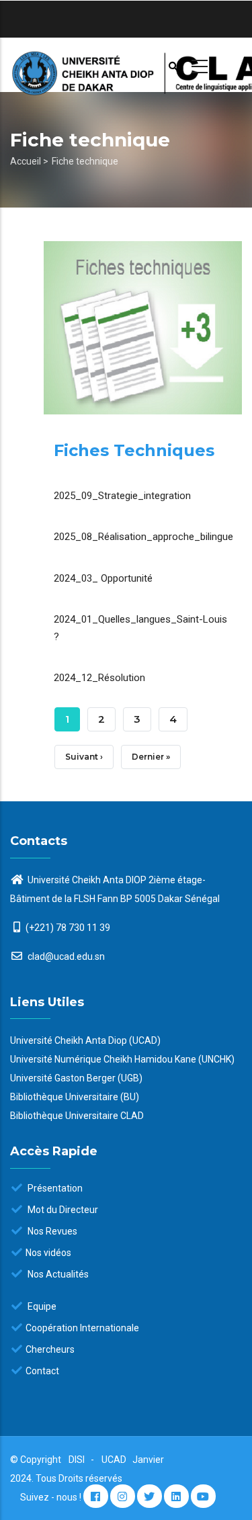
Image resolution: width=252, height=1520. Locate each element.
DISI (77, 1459)
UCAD (114, 1459)
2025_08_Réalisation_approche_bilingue (143, 537)
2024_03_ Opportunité (103, 578)
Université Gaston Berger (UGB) (76, 1078)
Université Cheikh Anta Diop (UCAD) (85, 1040)
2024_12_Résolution (99, 678)
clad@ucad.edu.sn (65, 956)
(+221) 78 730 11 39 (68, 927)
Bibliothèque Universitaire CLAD (77, 1115)
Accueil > (29, 161)
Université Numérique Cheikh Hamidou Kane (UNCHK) (122, 1059)
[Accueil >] (126, 64)
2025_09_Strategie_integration (122, 496)
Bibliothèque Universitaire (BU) (74, 1096)
